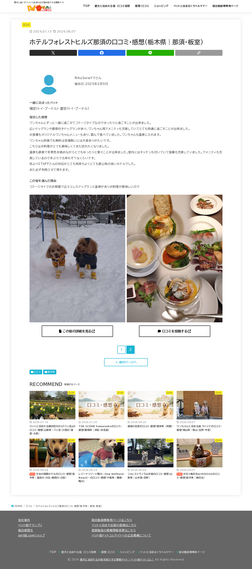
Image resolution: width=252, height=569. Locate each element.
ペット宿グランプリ (30, 525)
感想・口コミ (142, 6)
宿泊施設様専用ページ (225, 6)
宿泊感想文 (25, 530)
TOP (86, 6)
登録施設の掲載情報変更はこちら (114, 530)
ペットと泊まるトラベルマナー (191, 6)
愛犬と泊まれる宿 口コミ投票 (112, 6)
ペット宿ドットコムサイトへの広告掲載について (121, 535)
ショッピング (161, 6)
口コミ (26, 25)
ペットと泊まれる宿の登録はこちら (114, 525)
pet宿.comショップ (31, 535)
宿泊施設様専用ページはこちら (112, 520)
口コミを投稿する (174, 331)
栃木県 (51, 372)
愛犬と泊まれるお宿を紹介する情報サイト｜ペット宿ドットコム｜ (117, 559)
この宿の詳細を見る (76, 331)
